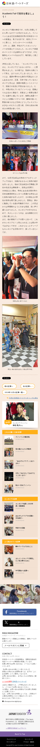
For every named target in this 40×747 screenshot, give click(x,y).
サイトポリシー (11, 742)
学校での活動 (20, 528)
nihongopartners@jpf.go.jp (13, 701)
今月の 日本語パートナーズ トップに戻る (23, 398)
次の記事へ (28, 386)
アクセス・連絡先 (28, 742)
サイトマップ (29, 739)
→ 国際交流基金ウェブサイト (16, 728)
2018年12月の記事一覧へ (15, 392)
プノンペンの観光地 (23, 437)
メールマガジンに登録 (14, 645)
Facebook (22, 612)
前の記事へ (9, 386)
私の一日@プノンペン (23, 485)
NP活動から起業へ (22, 570)
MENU (36, 3)
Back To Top (20, 734)
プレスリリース (11, 739)
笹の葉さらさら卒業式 (23, 449)
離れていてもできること (24, 546)
